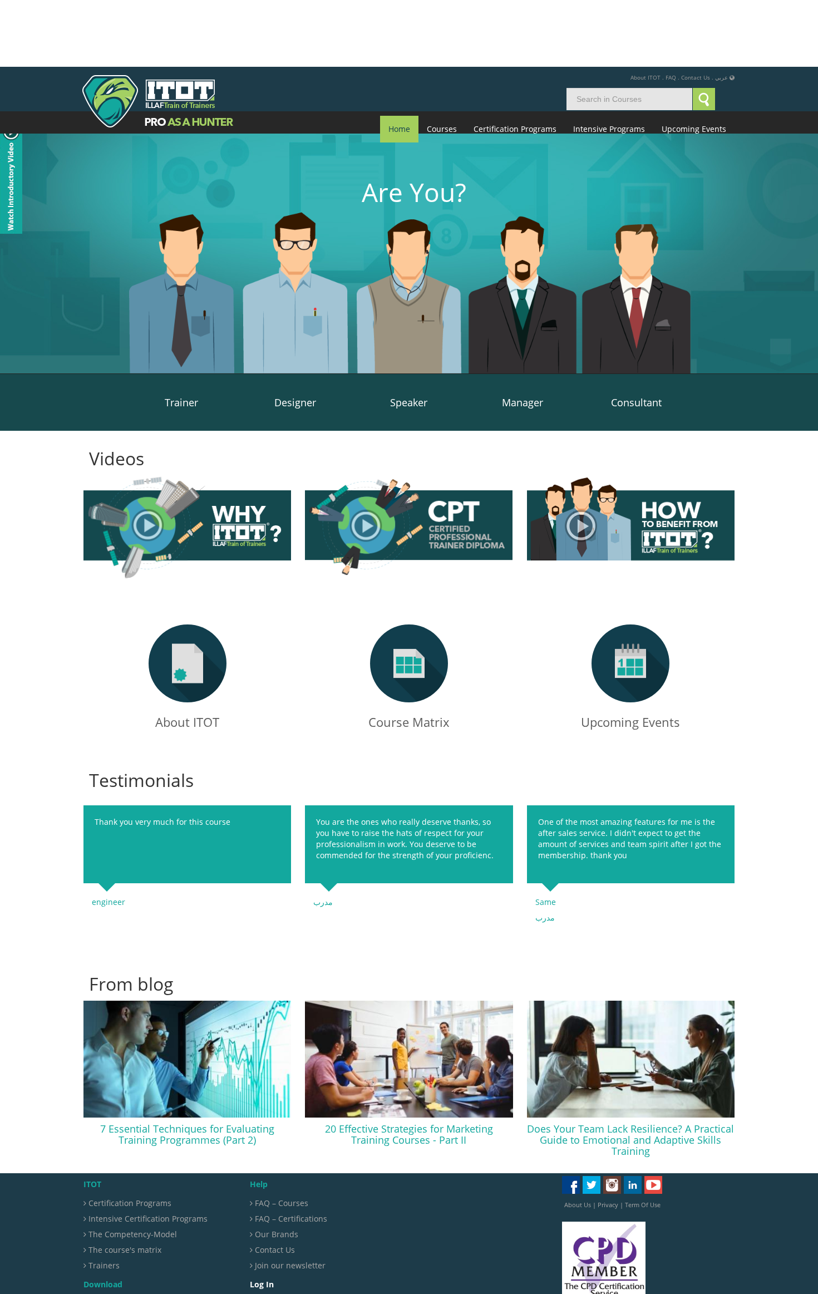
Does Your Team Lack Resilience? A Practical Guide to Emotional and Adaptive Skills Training (630, 1073)
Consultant (636, 335)
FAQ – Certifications (290, 1152)
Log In (266, 1236)
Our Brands (275, 1167)
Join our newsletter (289, 1198)
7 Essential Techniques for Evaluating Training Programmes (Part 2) (187, 1067)
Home (399, 62)
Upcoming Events (694, 62)
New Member (280, 1252)
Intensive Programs (609, 62)
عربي (721, 10)
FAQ (671, 10)
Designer (295, 335)
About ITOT (645, 10)
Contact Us (695, 10)
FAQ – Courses (280, 1136)
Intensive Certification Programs (147, 1152)
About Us (577, 1138)
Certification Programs (515, 62)
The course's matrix (123, 1183)
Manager (522, 335)
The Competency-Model (131, 1167)
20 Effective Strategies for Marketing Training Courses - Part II (409, 1067)
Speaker (408, 335)
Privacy (608, 1138)
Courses (442, 62)
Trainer (181, 335)
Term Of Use (643, 1138)
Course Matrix (409, 655)
